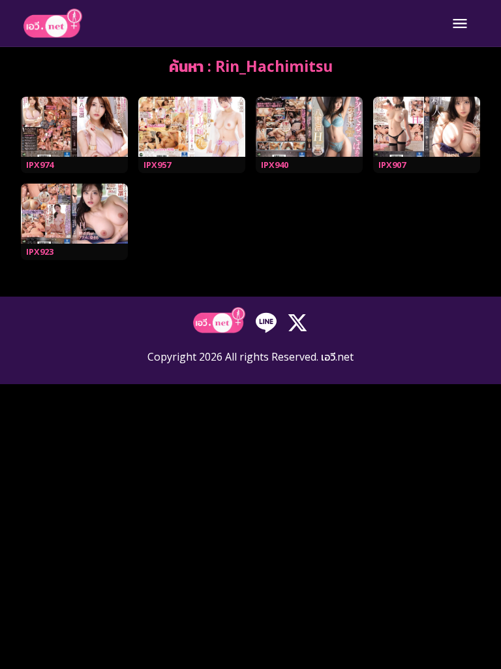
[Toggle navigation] (460, 23)
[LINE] (266, 321)
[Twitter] (297, 321)
